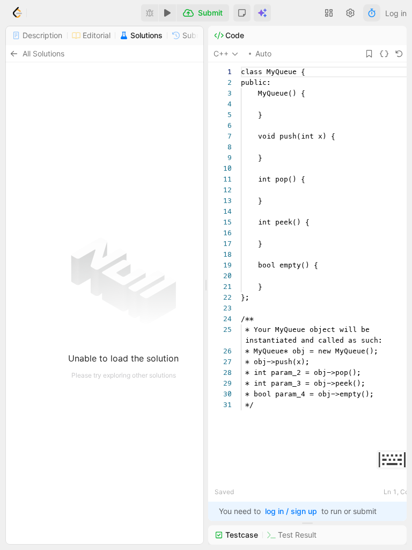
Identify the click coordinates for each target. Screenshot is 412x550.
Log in (396, 13)
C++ (221, 53)
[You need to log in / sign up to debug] (149, 12)
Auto (263, 53)
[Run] (167, 12)
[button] (242, 12)
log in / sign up (291, 511)
